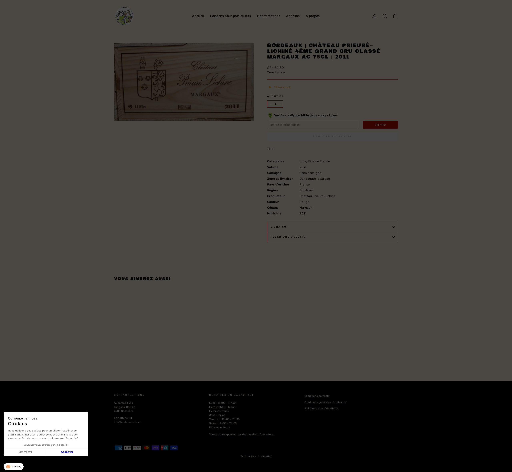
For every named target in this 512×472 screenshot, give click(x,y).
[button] (14, 466)
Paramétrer (25, 452)
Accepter (67, 452)
